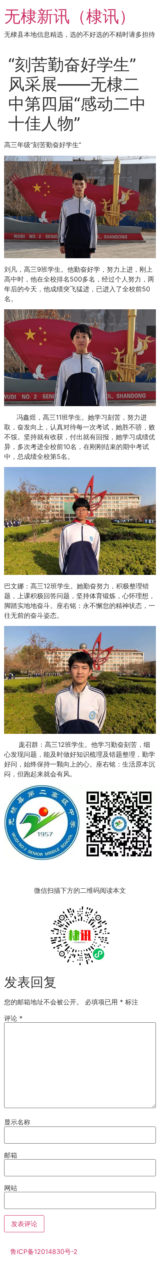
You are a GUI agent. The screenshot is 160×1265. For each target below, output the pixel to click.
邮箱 (10, 1155)
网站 (10, 1188)
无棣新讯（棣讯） (69, 16)
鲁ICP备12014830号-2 (44, 1251)
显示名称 (17, 1122)
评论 (13, 1018)
